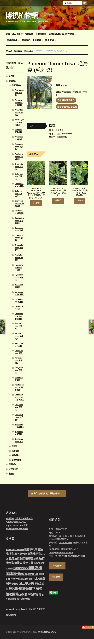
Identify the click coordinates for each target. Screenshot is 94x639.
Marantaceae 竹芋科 (19, 326)
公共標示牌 (13, 469)
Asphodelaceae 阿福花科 (19, 157)
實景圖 (11, 474)
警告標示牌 (23, 598)
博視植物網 (21, 15)
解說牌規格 (12, 40)
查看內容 (36, 203)
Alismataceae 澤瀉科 (19, 93)
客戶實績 (49, 40)
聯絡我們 (26, 40)
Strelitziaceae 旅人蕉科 (19, 417)
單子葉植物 (29, 51)
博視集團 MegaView (47, 632)
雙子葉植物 (16, 460)
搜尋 (84, 3)
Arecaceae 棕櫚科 (70, 92)
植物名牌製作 (17, 558)
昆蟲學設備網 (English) (16, 522)
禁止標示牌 (26, 583)
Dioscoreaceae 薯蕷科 (19, 238)
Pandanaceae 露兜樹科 (19, 360)
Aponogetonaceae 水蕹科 (19, 122)
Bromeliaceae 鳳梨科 (19, 166)
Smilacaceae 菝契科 (19, 407)
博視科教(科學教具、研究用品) (19, 518)
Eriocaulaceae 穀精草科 (19, 248)
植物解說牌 (20, 568)
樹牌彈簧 (14, 584)
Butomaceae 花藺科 (19, 176)
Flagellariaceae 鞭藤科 (19, 257)
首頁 (8, 34)
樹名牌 (24, 574)
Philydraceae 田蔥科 (19, 370)
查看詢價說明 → (47, 493)
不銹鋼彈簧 (10, 550)
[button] (48, 80)
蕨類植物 (15, 451)
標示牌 (32, 568)
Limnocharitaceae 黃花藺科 (19, 316)
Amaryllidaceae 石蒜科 (19, 112)
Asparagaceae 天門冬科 (19, 147)
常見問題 (36, 40)
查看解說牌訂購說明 (67, 106)
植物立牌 (28, 562)
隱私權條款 (11, 614)
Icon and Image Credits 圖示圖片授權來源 (25, 609)
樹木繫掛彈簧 (26, 579)
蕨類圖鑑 (15, 589)
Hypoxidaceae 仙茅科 (19, 277)
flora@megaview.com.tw (61, 552)
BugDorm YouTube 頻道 (17, 525)
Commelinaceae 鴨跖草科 (19, 203)
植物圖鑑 (18, 51)
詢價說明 (29, 34)
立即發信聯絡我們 (88, 627)
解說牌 (23, 594)
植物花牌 (37, 563)
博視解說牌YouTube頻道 (17, 528)
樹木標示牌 (14, 578)
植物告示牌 (32, 558)
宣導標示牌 (34, 553)
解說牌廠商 (34, 594)
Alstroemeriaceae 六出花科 (19, 102)
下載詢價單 (41, 34)
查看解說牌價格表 (66, 100)
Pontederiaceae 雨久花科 (19, 387)
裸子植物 (15, 455)
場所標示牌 (20, 553)
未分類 (11, 76)
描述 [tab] (31, 126)
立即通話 (56, 577)
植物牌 (18, 562)
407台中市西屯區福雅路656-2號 (70, 556)
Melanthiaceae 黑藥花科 (19, 336)
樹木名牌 (33, 574)
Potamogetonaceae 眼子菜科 (19, 397)
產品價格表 (17, 34)
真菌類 (14, 446)
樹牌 (8, 583)
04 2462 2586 (65, 542)
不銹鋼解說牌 (19, 550)
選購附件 (12, 464)
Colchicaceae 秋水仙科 (19, 193)
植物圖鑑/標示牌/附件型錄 (61, 34)
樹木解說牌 (39, 578)
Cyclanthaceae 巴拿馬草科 (19, 221)
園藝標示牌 (30, 549)
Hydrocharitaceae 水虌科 (19, 267)
